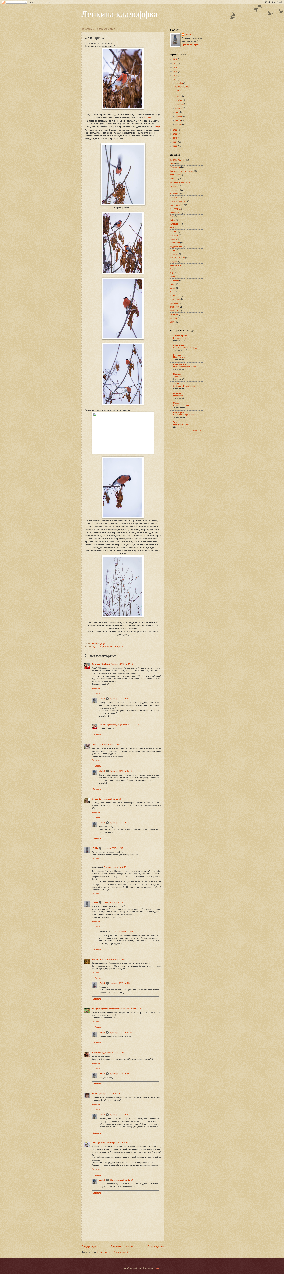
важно (173, 288)
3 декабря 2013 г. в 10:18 (115, 867)
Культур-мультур (182, 87)
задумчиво (175, 243)
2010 (175, 138)
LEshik (102, 699)
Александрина (180, 336)
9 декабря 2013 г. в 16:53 (121, 1032)
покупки (173, 261)
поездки (173, 231)
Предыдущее (156, 1246)
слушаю (173, 318)
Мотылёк (177, 393)
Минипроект (178, 396)
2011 (175, 134)
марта (178, 120)
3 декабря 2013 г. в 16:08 (114, 959)
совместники (175, 175)
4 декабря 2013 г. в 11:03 (120, 983)
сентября (179, 104)
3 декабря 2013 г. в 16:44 (122, 931)
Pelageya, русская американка (106, 1009)
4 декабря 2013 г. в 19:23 (132, 1009)
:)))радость (97, 646)
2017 (175, 63)
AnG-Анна (96, 1052)
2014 (175, 76)
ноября (178, 96)
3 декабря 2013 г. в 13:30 (129, 724)
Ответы (98, 693)
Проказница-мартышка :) (183, 415)
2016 (175, 67)
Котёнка (177, 355)
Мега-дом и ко (179, 357)
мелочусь (174, 194)
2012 (175, 130)
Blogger (157, 1268)
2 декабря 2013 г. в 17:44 (121, 699)
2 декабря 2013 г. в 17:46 (121, 771)
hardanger (174, 254)
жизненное (175, 190)
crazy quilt (174, 307)
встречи (173, 239)
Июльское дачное (180, 338)
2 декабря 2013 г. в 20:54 (110, 799)
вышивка (174, 197)
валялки (174, 179)
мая (177, 112)
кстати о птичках (110, 646)
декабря (179, 83)
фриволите (175, 212)
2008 (175, 146)
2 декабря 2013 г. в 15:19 (122, 664)
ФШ (171, 273)
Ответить (96, 688)
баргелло (174, 314)
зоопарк (157, 127)
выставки (174, 235)
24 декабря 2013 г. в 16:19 (121, 1180)
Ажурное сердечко (181, 405)
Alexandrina (97, 959)
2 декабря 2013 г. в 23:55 (113, 848)
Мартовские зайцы (181, 424)
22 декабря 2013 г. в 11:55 (116, 1143)
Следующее (89, 1246)
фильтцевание (176, 205)
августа (179, 108)
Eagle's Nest (178, 345)
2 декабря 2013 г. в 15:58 (109, 744)
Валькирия (178, 412)
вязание (173, 186)
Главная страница (122, 1246)
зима (172, 292)
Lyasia (94, 744)
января (178, 124)
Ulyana (95, 799)
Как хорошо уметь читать (181, 171)
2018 (175, 59)
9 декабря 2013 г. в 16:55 (121, 1115)
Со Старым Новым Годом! (184, 386)
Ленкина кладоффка (119, 14)
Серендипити (179, 364)
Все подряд (175, 209)
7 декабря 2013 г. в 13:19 (109, 1093)
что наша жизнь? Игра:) (180, 182)
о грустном (175, 299)
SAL (172, 216)
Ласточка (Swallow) (101, 664)
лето (172, 227)
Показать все (198, 430)
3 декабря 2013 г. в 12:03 (113, 902)
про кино (174, 303)
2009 (175, 142)
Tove (175, 422)
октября (179, 100)
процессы (174, 280)
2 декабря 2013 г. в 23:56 (121, 823)
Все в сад (174, 310)
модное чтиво (176, 246)
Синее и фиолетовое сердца (185, 348)
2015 (175, 71)
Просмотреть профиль (192, 45)
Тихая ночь (177, 376)
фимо (172, 284)
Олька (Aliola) (98, 1143)
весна (172, 277)
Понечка (177, 374)
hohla (94, 1093)
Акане (176, 384)
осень (172, 250)
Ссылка (147, 118)
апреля (178, 116)
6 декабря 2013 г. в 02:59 (113, 1052)
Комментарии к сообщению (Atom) (112, 1252)
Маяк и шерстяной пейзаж (184, 367)
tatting (172, 220)
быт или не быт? (177, 258)
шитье (173, 322)
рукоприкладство (177, 160)
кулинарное (175, 224)
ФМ (171, 269)
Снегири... (179, 91)
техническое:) (176, 265)
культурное (175, 295)
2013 (175, 80)
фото (121, 646)
